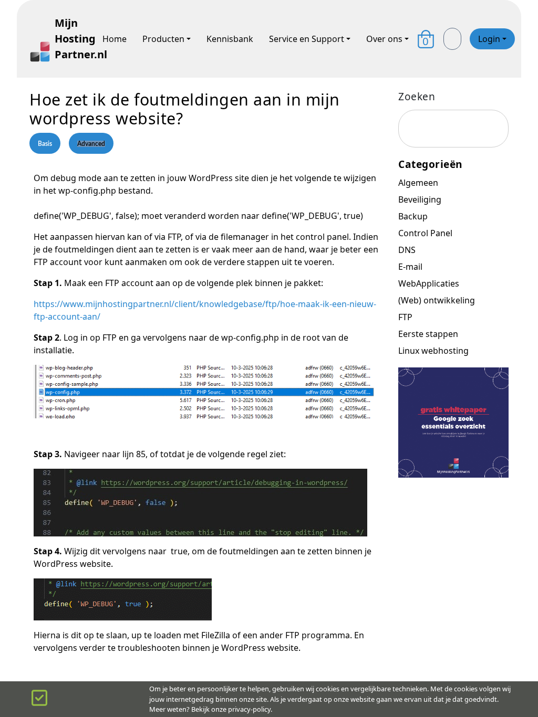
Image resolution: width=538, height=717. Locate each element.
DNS (407, 250)
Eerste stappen (428, 334)
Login (489, 39)
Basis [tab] (45, 144)
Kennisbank (229, 39)
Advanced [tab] (91, 144)
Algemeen (418, 182)
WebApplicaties (428, 283)
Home (114, 39)
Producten (163, 39)
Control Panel (425, 233)
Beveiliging (419, 199)
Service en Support (306, 39)
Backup (413, 216)
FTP (405, 317)
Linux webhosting (433, 350)
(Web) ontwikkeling (436, 300)
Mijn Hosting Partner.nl (70, 38)
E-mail (410, 266)
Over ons (384, 39)
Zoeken (416, 96)
